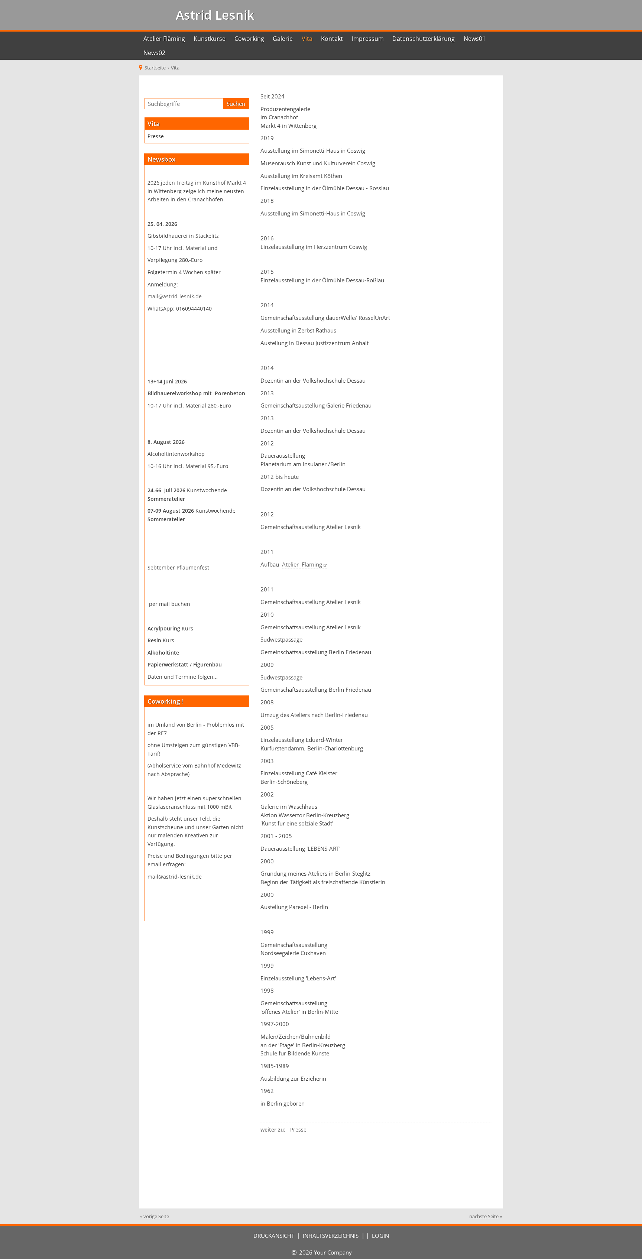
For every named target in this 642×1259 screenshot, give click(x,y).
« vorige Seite (154, 1216)
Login (380, 1235)
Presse (155, 136)
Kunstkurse (210, 39)
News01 (475, 39)
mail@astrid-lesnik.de (174, 296)
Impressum (368, 39)
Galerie (283, 39)
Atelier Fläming (164, 39)
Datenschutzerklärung (423, 39)
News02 (154, 53)
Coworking (249, 39)
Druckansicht (273, 1235)
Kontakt (332, 39)
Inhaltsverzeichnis (331, 1235)
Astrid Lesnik (213, 14)
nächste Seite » (485, 1216)
